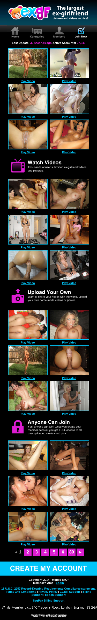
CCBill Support (70, 591)
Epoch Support (55, 594)
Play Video (28, 81)
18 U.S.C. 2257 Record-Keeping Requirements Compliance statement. (48, 588)
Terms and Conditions (21, 591)
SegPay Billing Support (48, 600)
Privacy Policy (48, 591)
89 (71, 552)
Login (60, 582)
